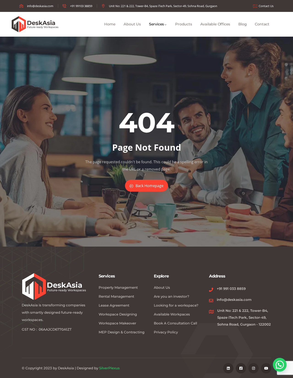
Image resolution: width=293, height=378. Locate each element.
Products (183, 24)
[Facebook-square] (241, 368)
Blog (242, 24)
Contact (262, 24)
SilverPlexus (109, 368)
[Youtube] (266, 368)
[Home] (35, 24)
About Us (132, 24)
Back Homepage (149, 185)
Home (109, 24)
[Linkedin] (228, 368)
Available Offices (215, 24)
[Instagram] (253, 368)
